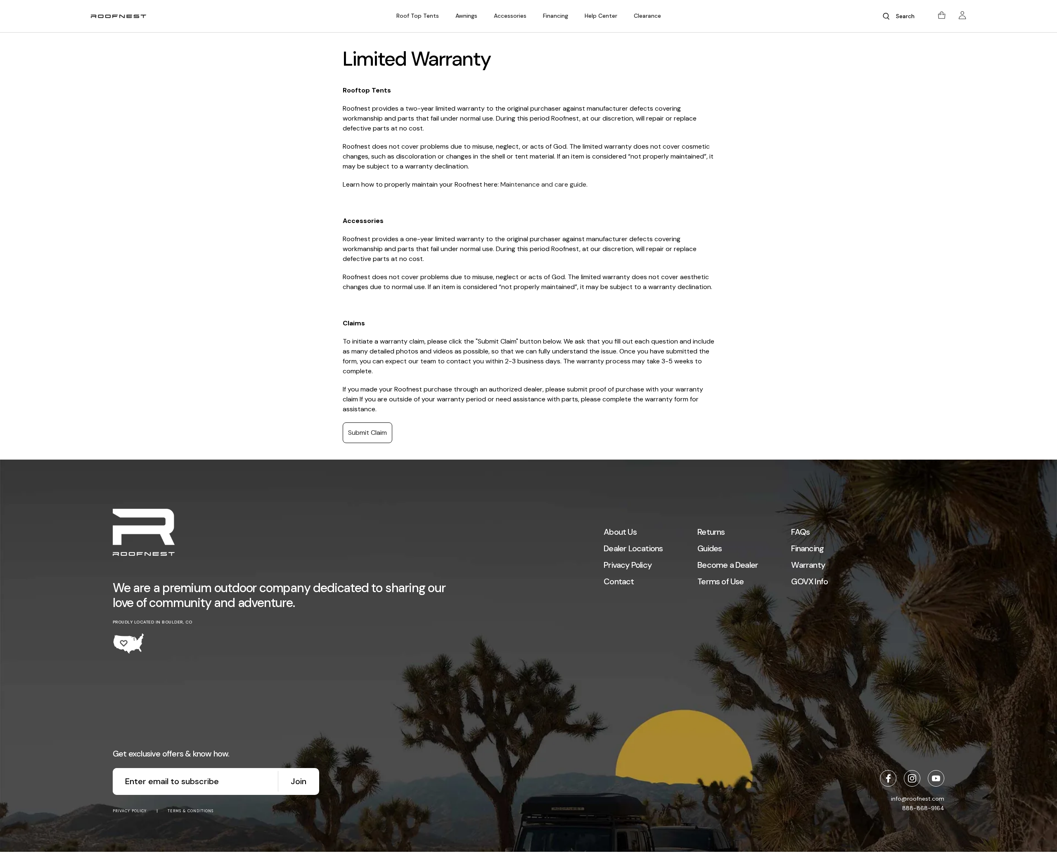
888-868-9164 (923, 808)
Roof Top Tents (417, 15)
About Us (620, 531)
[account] (962, 16)
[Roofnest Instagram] (912, 778)
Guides (709, 548)
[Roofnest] (118, 16)
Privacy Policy (628, 565)
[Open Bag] (942, 16)
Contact (619, 581)
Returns (711, 531)
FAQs (800, 531)
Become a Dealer (727, 565)
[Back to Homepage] (144, 533)
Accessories (510, 15)
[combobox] (908, 16)
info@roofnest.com (917, 798)
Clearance (647, 15)
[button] (417, 15)
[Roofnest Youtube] (936, 778)
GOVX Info (809, 581)
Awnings (466, 15)
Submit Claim (367, 432)
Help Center (601, 15)
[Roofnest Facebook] (888, 778)
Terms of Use (720, 581)
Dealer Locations (633, 548)
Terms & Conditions (190, 811)
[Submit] (886, 16)
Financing (555, 15)
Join (298, 781)
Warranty (808, 565)
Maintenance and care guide (543, 184)
